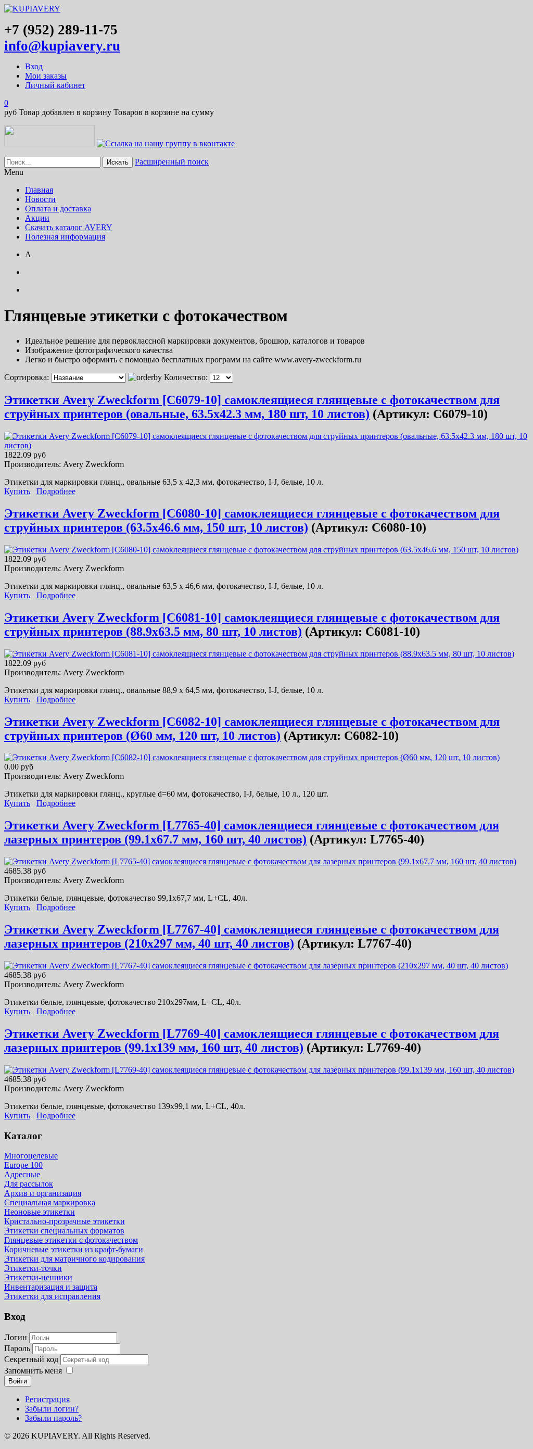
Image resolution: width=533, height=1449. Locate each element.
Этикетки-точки (33, 1268)
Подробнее (55, 491)
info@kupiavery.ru (62, 46)
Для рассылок (28, 1183)
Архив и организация (42, 1193)
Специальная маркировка (49, 1202)
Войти (17, 1381)
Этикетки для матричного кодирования (74, 1258)
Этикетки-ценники (38, 1277)
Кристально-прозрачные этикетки (64, 1221)
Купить (17, 491)
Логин (15, 1337)
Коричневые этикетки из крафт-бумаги (73, 1249)
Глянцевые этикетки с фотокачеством (71, 1240)
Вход (34, 66)
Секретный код (32, 1359)
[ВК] (166, 143)
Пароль (18, 1348)
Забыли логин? (52, 1408)
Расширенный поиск (172, 161)
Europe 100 (23, 1165)
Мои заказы (46, 75)
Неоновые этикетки (39, 1211)
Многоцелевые (31, 1155)
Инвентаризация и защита (50, 1286)
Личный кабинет (55, 85)
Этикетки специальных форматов (64, 1230)
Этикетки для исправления (52, 1296)
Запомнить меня (33, 1370)
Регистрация (47, 1399)
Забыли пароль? (53, 1418)
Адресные (22, 1174)
